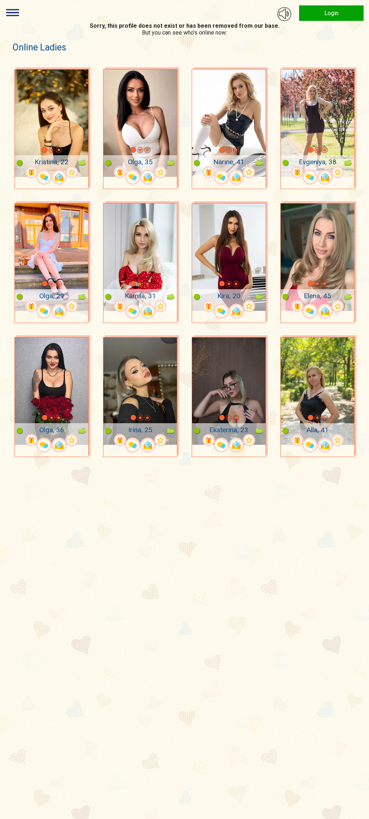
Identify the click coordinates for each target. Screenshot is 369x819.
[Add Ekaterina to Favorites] (249, 440)
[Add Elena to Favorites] (338, 306)
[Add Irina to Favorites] (160, 440)
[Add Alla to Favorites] (338, 440)
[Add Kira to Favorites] (249, 306)
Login (331, 13)
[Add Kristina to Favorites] (72, 172)
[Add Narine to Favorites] (249, 172)
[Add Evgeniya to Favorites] (338, 172)
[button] (35, 149)
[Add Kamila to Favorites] (160, 306)
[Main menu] (13, 13)
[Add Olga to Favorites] (160, 172)
